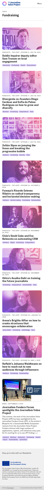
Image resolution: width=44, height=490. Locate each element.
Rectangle (10, 488)
